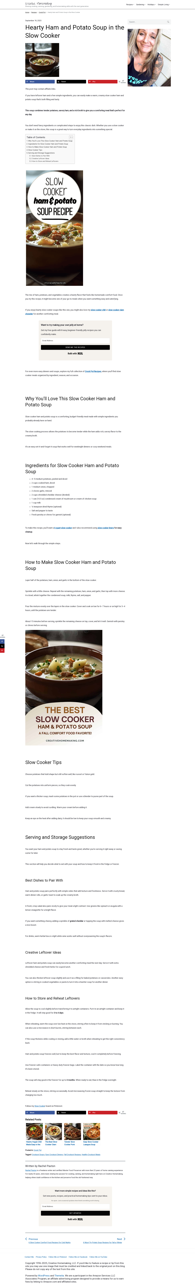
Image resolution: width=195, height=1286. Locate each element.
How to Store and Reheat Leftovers (45, 161)
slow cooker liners (106, 528)
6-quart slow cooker (63, 528)
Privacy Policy (41, 1257)
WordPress (44, 1275)
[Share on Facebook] (2, 641)
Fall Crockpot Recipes (72, 1155)
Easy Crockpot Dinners (54, 1155)
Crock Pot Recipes (93, 371)
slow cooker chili (98, 310)
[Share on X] (2, 646)
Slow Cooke (39, 1106)
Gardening (140, 4)
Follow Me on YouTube (98, 1257)
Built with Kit (75, 353)
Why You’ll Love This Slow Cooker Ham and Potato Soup (50, 141)
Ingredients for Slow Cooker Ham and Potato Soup (48, 144)
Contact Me (29, 1257)
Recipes (129, 4)
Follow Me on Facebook (78, 1257)
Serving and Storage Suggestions (41, 153)
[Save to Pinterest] (2, 650)
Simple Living (163, 4)
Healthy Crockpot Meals (91, 1155)
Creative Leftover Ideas (40, 158)
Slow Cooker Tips (35, 150)
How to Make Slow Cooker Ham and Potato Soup (47, 147)
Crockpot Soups (38, 1155)
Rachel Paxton (46, 1166)
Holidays (150, 4)
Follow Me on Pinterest (58, 1257)
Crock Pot (37, 1150)
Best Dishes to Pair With (41, 156)
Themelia (59, 1275)
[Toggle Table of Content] (69, 137)
